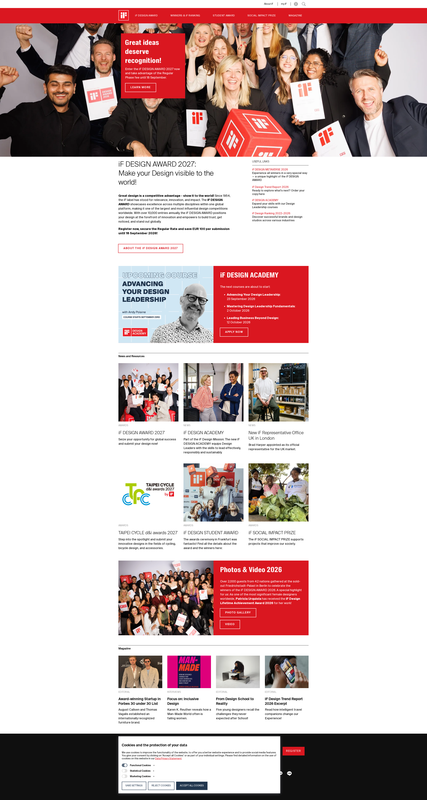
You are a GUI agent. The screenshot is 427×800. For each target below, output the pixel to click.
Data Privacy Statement (168, 758)
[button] (295, 4)
